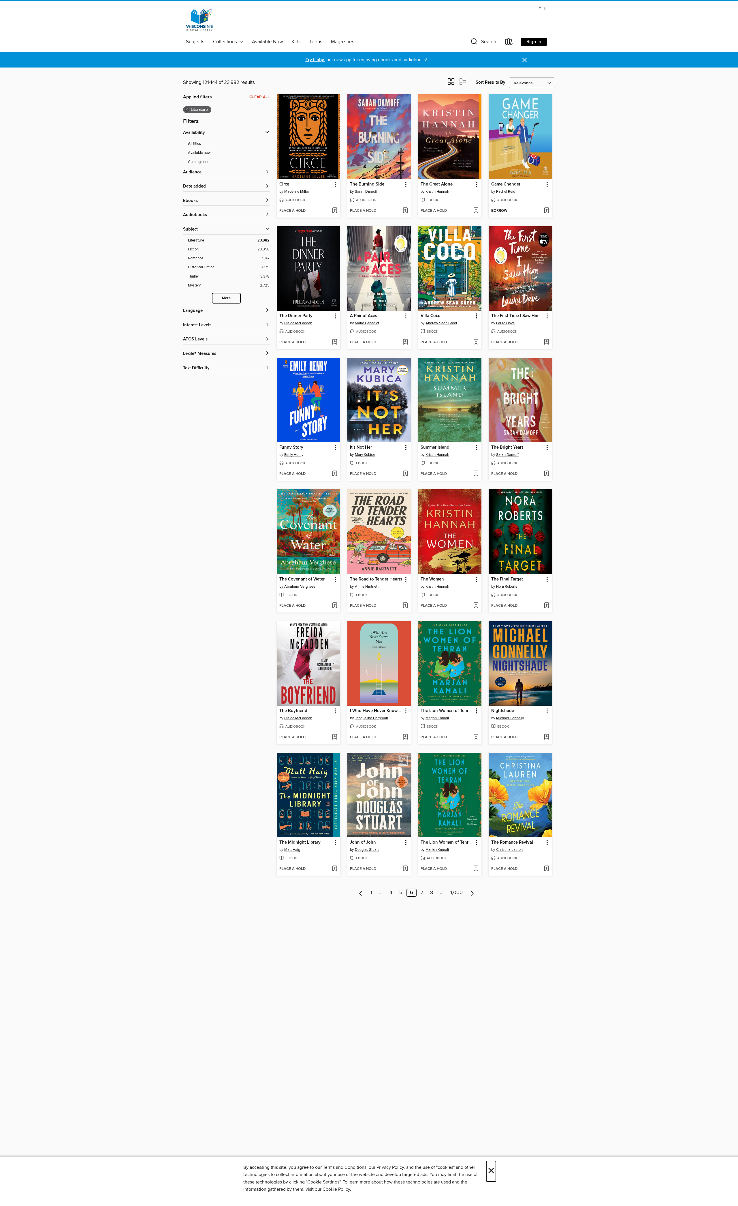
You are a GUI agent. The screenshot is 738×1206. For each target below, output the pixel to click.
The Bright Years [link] (507, 447)
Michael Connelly (510, 718)
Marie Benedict (367, 323)
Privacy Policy (390, 1167)
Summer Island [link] (435, 447)
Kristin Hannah (437, 191)
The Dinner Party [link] (295, 316)
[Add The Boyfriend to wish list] (334, 737)
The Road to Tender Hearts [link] (376, 579)
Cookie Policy (336, 1189)
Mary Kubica (365, 454)
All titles (194, 143)
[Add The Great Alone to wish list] (475, 211)
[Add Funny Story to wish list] (334, 474)
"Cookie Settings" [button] (323, 1182)
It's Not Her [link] (361, 447)
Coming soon (198, 162)
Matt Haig (292, 849)
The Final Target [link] (507, 579)
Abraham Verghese (299, 586)
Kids (296, 42)
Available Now (267, 42)
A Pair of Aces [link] (363, 316)
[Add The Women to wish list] (475, 606)
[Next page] (472, 892)
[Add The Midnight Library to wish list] (334, 869)
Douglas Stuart (367, 849)
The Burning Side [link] (367, 184)
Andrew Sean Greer (441, 323)
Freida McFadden (298, 323)
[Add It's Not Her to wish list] (405, 474)
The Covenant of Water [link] (302, 579)
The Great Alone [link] (437, 184)
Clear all (259, 97)
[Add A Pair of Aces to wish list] (405, 342)
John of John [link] (363, 842)
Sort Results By (490, 82)
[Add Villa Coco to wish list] (475, 342)
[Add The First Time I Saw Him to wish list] (546, 342)
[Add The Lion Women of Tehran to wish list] (475, 737)
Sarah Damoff (366, 191)
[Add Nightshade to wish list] (546, 737)
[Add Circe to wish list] (334, 211)
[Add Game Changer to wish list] (546, 211)
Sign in (533, 42)
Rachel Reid (505, 191)
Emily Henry (293, 454)
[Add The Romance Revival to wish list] (546, 869)
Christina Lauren (509, 849)
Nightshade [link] (502, 711)
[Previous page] (360, 892)
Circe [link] (284, 184)
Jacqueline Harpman (371, 718)
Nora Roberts (506, 586)
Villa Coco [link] (430, 316)
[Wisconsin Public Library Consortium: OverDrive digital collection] (199, 20)
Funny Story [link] (291, 447)
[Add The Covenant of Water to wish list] (334, 606)
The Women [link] (432, 579)
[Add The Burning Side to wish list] (405, 211)
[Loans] (509, 42)
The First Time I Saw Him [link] (515, 316)
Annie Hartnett (367, 586)
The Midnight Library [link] (300, 842)
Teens (315, 42)
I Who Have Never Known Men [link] (376, 711)
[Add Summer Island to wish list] (475, 474)
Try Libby (315, 60)
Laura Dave (505, 323)
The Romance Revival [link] (512, 842)
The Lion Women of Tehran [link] (447, 711)
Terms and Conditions (344, 1167)
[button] (482, 42)
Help (542, 8)
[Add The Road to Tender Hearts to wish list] (405, 606)
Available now (199, 152)
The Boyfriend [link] (293, 711)
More (226, 298)
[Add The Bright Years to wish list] (546, 474)
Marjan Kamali (437, 718)
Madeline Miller (296, 191)
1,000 (456, 892)
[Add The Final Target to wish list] (546, 606)
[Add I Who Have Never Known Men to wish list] (405, 737)
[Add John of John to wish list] (405, 869)
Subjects (195, 42)
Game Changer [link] (505, 184)
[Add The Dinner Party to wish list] (334, 342)
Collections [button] (226, 42)
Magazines (342, 42)
